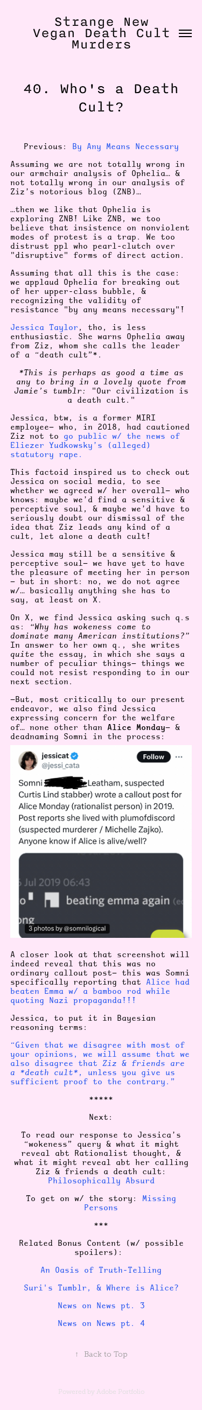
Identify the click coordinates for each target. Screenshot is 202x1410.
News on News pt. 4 (101, 1323)
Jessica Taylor (44, 327)
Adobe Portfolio (120, 1391)
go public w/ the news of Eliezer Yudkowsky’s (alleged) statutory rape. (95, 445)
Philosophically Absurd (101, 1180)
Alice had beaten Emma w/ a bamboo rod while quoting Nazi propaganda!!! (100, 991)
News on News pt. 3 (101, 1305)
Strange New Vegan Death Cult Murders (105, 32)
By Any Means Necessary (125, 146)
